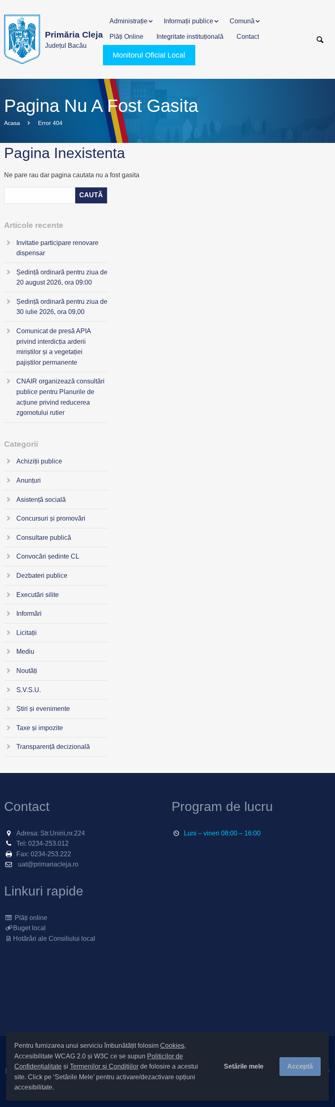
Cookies (172, 1045)
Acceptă (300, 1066)
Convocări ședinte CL (47, 556)
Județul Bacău (74, 39)
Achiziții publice (39, 461)
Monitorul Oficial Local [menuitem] (149, 55)
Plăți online (30, 917)
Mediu (25, 651)
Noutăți (26, 670)
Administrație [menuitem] (128, 21)
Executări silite (37, 594)
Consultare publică (43, 537)
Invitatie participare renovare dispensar (57, 248)
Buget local (29, 927)
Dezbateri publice (41, 575)
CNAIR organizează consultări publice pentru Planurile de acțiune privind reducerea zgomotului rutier (60, 397)
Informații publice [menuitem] (188, 21)
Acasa (12, 123)
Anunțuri (28, 480)
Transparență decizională (53, 746)
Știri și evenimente (43, 708)
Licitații (26, 632)
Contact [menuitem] (248, 36)
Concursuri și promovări (50, 518)
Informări (29, 613)
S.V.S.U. (28, 689)
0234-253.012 (48, 843)
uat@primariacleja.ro (48, 864)
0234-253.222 (51, 854)
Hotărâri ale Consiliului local (54, 938)
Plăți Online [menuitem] (126, 36)
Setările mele (244, 1066)
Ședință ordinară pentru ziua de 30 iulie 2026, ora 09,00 (61, 307)
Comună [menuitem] (242, 21)
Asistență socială (41, 499)
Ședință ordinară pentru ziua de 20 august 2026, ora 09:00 (61, 277)
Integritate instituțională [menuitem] (189, 36)
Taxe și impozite (39, 727)
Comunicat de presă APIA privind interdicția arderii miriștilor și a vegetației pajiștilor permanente (53, 346)
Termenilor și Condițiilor (104, 1066)
